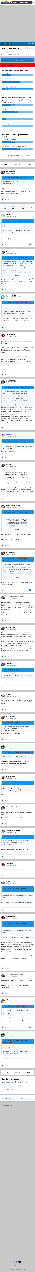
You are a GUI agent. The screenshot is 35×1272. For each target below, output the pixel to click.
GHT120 (21, 257)
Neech (21, 177)
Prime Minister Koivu (9, 53)
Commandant (10, 171)
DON (7, 1000)
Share (9, 1098)
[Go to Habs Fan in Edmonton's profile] (3, 297)
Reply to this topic (17, 60)
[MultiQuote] (2, 199)
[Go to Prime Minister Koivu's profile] (3, 506)
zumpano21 (9, 663)
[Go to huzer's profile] (3, 695)
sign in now (10, 1082)
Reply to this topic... (10, 1089)
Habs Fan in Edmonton (13, 296)
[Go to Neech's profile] (3, 215)
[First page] (2, 164)
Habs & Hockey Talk (14, 54)
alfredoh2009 (10, 627)
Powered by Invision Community (17, 1269)
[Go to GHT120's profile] (3, 465)
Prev (5, 164)
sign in (11, 155)
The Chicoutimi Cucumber (14, 597)
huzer (8, 695)
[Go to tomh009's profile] (3, 435)
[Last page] (33, 164)
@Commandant (17, 643)
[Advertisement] (17, 23)
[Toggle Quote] (4, 177)
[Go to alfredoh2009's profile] (3, 628)
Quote (7, 199)
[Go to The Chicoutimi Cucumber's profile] (3, 597)
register (17, 155)
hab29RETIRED (11, 251)
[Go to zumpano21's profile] (3, 664)
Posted (11, 173)
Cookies (17, 1266)
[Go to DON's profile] (3, 1001)
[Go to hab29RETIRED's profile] (3, 252)
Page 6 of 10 (17, 164)
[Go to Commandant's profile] (3, 172)
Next (29, 164)
